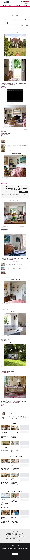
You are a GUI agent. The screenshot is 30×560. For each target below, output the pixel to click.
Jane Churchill (3, 136)
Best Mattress (15, 534)
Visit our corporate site (24, 557)
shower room (16, 402)
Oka (2, 309)
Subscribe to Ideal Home (21, 534)
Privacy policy (14, 549)
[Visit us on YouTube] (28, 1)
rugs (9, 84)
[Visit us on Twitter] (24, 1)
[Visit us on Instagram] (25, 1)
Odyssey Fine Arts (4, 230)
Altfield (2, 340)
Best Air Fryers (15, 538)
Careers (24, 549)
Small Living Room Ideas (8, 534)
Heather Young (8, 413)
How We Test (26, 548)
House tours (16, 15)
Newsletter (27, 25)
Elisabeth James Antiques (5, 277)
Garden (10, 5)
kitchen (4, 226)
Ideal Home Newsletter (21, 536)
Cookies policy (19, 549)
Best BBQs (15, 535)
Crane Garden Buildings (5, 372)
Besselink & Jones (4, 183)
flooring (4, 84)
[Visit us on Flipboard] (27, 1)
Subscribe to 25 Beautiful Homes (21, 540)
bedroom (11, 259)
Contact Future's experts (9, 548)
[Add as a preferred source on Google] (15, 554)
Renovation (21, 5)
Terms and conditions (8, 549)
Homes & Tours (15, 5)
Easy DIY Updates (8, 536)
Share (3, 25)
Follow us (23, 25)
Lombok (2, 134)
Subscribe (26, 3)
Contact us (16, 548)
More (25, 5)
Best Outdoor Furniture (15, 537)
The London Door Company (5, 87)
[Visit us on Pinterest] (26, 1)
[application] (15, 95)
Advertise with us (21, 548)
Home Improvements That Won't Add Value (8, 538)
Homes (12, 15)
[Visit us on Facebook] (23, 1)
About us (3, 548)
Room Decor (5, 5)
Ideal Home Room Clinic (21, 538)
